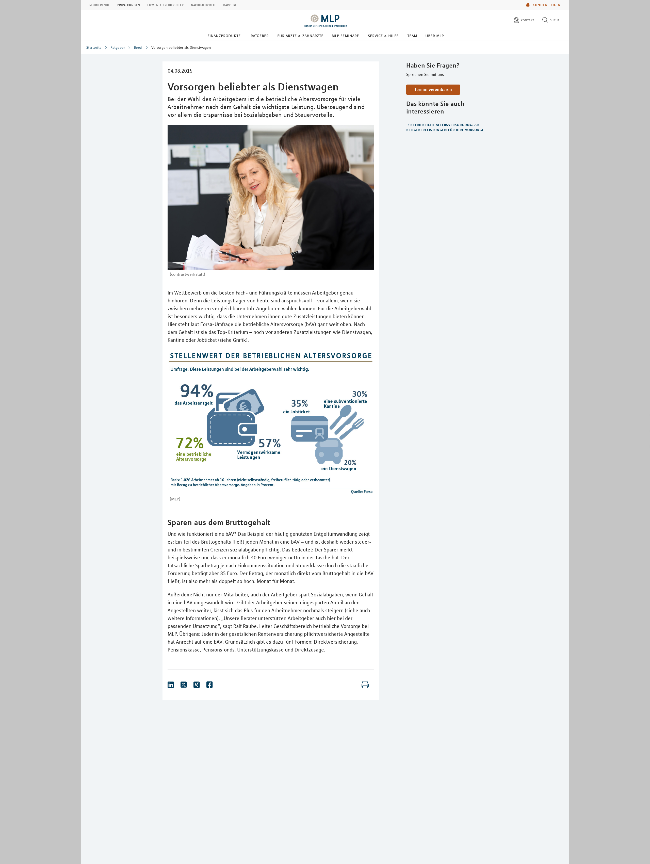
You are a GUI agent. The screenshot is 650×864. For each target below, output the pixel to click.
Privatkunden (128, 5)
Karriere (230, 5)
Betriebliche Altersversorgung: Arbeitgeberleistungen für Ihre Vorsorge (445, 127)
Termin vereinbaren (433, 89)
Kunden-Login (546, 5)
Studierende (99, 5)
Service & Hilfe (383, 35)
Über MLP (434, 35)
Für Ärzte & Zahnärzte (300, 35)
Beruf (138, 47)
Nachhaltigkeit (203, 5)
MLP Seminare (345, 35)
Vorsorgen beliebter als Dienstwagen (181, 47)
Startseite (94, 47)
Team (412, 35)
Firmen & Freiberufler (165, 5)
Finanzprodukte (224, 35)
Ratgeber (260, 35)
